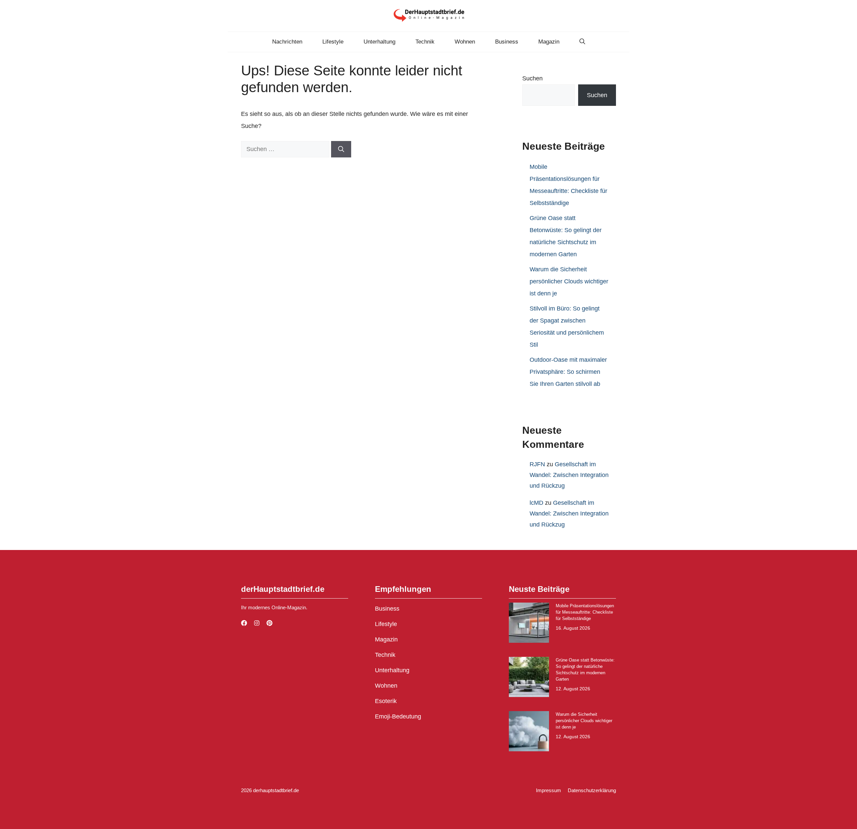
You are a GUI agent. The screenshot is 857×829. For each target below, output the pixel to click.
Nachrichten (287, 42)
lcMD (536, 502)
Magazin (548, 42)
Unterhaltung (379, 42)
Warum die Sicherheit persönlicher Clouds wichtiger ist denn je (569, 281)
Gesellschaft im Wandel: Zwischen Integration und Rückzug (569, 475)
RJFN (537, 464)
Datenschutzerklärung (592, 790)
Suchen (532, 78)
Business (506, 42)
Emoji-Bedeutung (398, 716)
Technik (425, 42)
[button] (582, 42)
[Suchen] (341, 149)
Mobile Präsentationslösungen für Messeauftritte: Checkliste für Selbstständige (585, 612)
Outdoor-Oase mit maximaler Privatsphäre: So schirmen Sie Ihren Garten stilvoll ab (568, 371)
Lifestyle (332, 42)
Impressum (548, 790)
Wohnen (465, 42)
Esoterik (386, 701)
